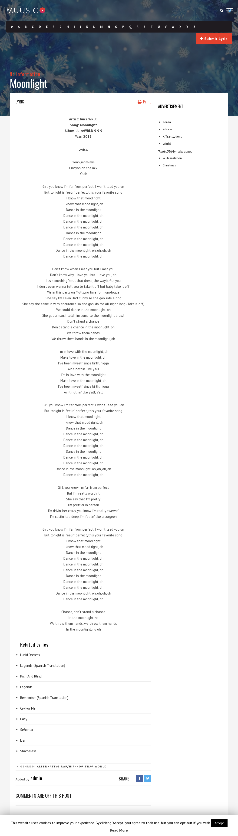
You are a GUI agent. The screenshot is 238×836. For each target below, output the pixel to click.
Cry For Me (28, 708)
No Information (25, 73)
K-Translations (172, 136)
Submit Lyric (215, 38)
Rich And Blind (31, 676)
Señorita (26, 729)
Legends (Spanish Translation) (42, 665)
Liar (23, 740)
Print (146, 102)
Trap (89, 766)
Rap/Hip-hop (72, 766)
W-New (168, 151)
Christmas (169, 165)
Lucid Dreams (30, 655)
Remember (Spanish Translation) (44, 697)
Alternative (48, 766)
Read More (119, 830)
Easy (23, 719)
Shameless (28, 751)
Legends (26, 687)
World (101, 766)
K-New (167, 129)
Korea (167, 122)
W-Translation (172, 158)
